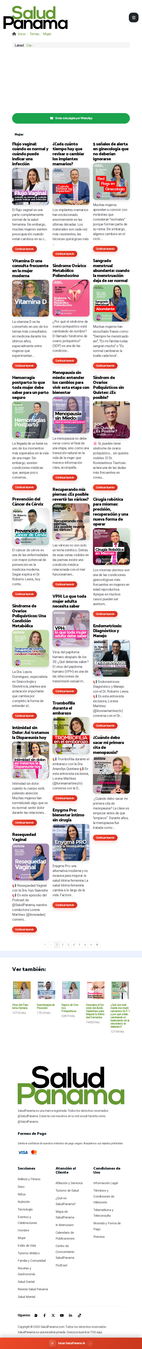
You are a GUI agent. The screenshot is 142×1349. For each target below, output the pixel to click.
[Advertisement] (71, 78)
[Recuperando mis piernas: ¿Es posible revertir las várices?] (70, 521)
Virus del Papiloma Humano (20, 1006)
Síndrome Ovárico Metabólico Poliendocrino (69, 270)
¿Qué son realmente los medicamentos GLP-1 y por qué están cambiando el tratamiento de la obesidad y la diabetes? (120, 1015)
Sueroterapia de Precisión (46, 1006)
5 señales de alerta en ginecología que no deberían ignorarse (110, 151)
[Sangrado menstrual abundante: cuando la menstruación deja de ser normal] (111, 303)
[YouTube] (62, 1315)
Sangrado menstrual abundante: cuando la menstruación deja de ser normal (111, 270)
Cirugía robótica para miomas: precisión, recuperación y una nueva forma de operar (110, 511)
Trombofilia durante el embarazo (63, 708)
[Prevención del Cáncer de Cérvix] (30, 526)
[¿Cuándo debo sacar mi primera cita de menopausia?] (111, 775)
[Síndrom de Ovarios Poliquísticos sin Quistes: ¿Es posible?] (111, 419)
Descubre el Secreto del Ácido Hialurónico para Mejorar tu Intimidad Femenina (95, 1011)
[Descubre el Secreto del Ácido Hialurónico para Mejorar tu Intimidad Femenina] (95, 990)
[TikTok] (79, 1315)
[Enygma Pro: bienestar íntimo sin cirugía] (70, 842)
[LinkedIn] (70, 1315)
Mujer (19, 134)
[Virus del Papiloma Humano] (22, 990)
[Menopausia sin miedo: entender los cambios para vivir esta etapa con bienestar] (70, 415)
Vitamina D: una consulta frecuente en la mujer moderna (30, 268)
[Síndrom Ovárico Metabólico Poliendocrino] (70, 298)
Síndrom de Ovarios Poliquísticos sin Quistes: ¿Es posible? (108, 387)
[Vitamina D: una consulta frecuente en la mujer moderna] (30, 298)
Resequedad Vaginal (24, 836)
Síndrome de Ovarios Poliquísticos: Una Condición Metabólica (29, 615)
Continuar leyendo (24, 249)
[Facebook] (44, 1315)
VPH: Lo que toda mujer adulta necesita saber (69, 601)
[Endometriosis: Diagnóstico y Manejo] (111, 658)
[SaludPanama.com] (35, 17)
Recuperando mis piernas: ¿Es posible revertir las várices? (70, 494)
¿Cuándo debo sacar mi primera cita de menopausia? (108, 744)
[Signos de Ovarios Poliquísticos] (71, 990)
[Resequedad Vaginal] (30, 862)
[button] (134, 17)
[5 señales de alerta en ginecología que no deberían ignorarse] (111, 181)
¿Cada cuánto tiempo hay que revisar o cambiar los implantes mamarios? (68, 153)
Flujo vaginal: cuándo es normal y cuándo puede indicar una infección (30, 153)
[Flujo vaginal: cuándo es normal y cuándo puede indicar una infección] (30, 186)
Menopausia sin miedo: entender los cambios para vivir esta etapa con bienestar (70, 382)
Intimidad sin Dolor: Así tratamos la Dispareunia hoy (30, 732)
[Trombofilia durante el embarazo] (70, 735)
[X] (53, 1315)
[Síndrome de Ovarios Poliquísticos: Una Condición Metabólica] (30, 648)
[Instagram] (36, 1315)
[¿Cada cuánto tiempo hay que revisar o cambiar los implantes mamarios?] (70, 186)
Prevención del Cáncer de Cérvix (27, 501)
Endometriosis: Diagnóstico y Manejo (107, 630)
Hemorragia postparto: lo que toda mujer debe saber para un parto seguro (30, 387)
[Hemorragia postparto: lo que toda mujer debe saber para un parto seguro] (30, 419)
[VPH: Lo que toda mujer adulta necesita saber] (70, 628)
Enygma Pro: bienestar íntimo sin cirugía (68, 815)
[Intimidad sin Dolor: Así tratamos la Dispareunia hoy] (30, 760)
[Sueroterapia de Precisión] (46, 990)
